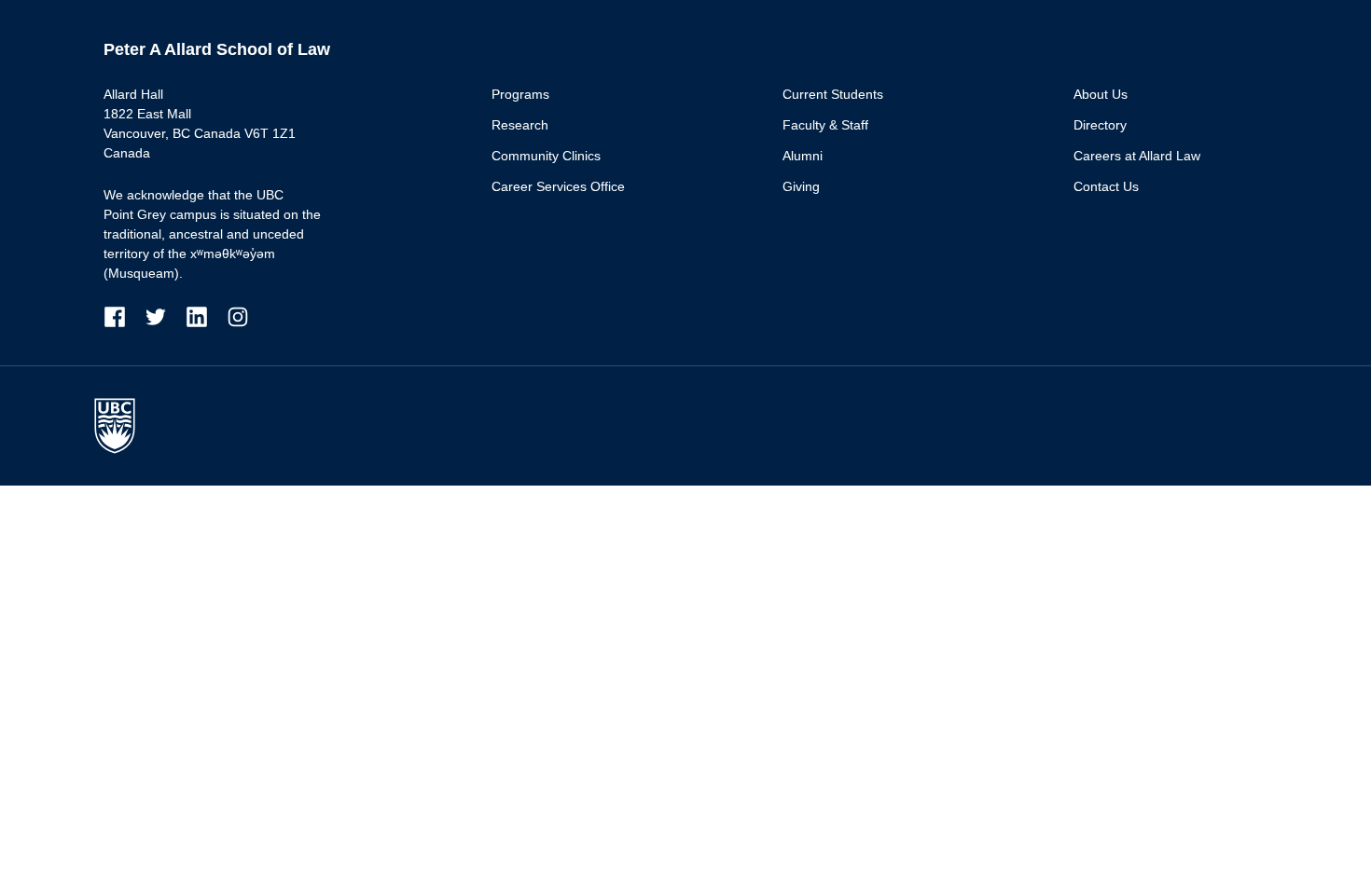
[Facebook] (124, 315)
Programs (520, 94)
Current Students (832, 94)
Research (520, 124)
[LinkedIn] (206, 315)
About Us (1100, 94)
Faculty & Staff (825, 124)
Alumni (802, 155)
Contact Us (1106, 186)
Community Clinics (546, 155)
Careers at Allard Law (1136, 155)
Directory (1100, 124)
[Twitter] (165, 315)
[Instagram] (238, 315)
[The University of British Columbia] (124, 426)
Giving (801, 186)
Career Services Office (558, 186)
